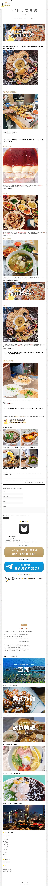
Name (4, 491)
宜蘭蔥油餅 (30, 473)
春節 (37, 473)
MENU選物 (4, 854)
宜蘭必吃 (18, 473)
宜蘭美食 (27, 473)
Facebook (21, 18)
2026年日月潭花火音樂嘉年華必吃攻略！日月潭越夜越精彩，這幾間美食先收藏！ (17, 645)
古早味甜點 (9, 473)
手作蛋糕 (33, 473)
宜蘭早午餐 (21, 473)
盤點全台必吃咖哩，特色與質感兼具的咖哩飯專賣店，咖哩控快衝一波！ (15, 650)
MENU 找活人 (6, 839)
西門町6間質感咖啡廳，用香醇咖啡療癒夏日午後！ (12, 647)
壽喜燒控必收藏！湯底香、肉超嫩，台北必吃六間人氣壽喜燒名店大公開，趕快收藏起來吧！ (18, 631)
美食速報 (5, 847)
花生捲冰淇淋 (8, 474)
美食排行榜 (6, 842)
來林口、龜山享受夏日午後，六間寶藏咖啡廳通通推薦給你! (13, 644)
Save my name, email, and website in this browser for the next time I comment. (17, 515)
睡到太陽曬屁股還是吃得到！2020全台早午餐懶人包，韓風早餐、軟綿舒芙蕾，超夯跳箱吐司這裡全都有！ (23, 353)
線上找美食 (25, 18)
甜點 (41, 473)
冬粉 (7, 473)
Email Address (5, 496)
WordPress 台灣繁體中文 (7, 873)
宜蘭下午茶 (14, 473)
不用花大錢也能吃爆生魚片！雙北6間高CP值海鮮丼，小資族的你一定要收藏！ (16, 649)
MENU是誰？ (31, 18)
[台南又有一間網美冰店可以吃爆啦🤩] (37, 616)
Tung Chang (10, 133)
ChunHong (10, 348)
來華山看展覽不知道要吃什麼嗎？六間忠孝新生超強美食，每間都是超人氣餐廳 (16, 633)
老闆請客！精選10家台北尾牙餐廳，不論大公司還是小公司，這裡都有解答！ (17, 481)
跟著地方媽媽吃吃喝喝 (12, 280)
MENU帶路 (4, 851)
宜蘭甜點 (24, 473)
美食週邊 (5, 849)
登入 (3, 868)
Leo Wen (9, 235)
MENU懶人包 (5, 852)
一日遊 (5, 473)
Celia (9, 188)
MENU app (6, 838)
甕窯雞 (39, 473)
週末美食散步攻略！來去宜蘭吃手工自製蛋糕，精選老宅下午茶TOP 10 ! (26, 408)
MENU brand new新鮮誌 (7, 835)
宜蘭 (12, 473)
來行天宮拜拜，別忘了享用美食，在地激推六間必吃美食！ (13, 636)
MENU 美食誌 (24, 11)
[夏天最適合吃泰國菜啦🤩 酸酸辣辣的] (37, 604)
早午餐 (36, 473)
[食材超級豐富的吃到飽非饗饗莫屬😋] (24, 591)
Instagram (15, 18)
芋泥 (5, 474)
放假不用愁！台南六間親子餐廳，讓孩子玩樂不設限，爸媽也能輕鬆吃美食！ (16, 634)
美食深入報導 (6, 846)
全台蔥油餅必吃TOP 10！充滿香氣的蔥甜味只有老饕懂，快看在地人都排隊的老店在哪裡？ (24, 140)
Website (4, 501)
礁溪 (42, 473)
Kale (27, 882)
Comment (4, 506)
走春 (10, 474)
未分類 (4, 856)
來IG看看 (24, 624)
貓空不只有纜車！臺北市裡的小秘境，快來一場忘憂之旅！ (34, 482)
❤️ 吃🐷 (9, 403)
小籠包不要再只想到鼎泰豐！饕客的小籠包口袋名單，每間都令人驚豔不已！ (16, 638)
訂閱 (7, 869)
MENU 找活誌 (5, 836)
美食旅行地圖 (6, 844)
